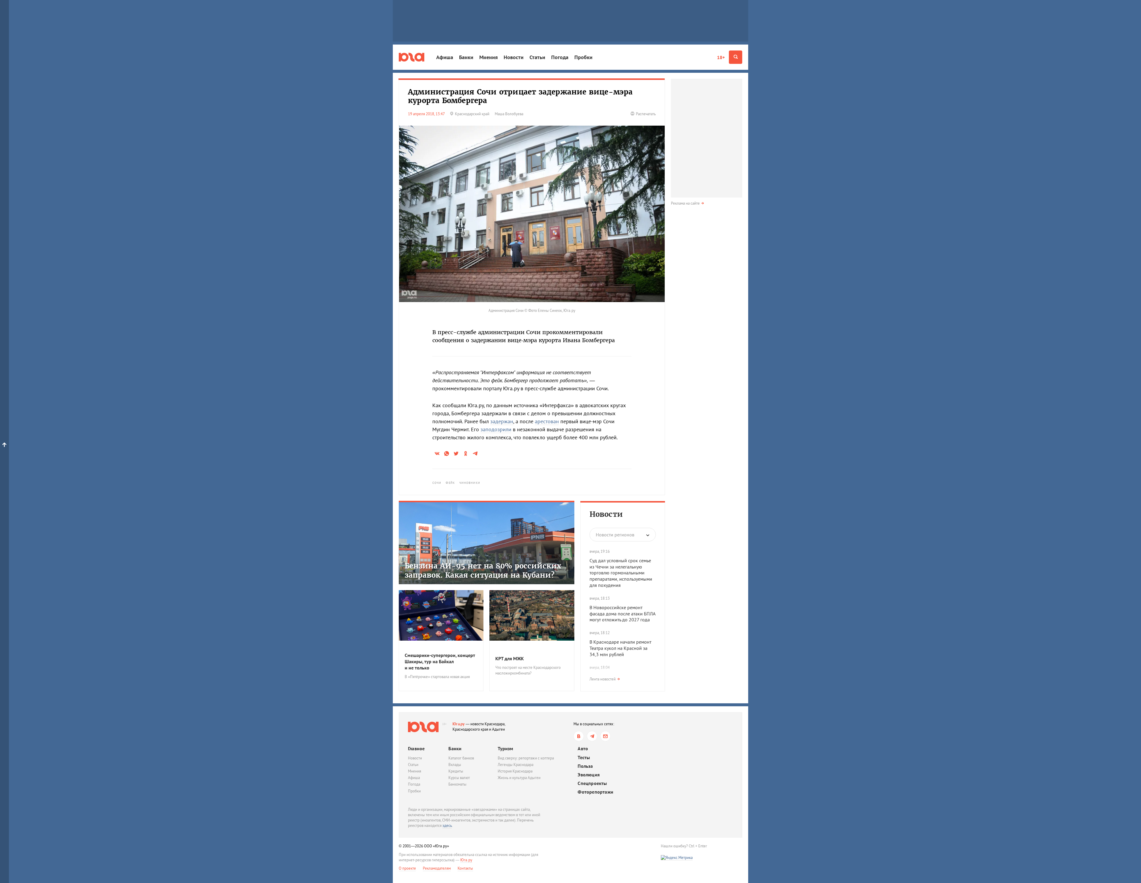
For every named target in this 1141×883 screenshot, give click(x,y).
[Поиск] (735, 57)
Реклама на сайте (685, 203)
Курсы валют (459, 777)
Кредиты (455, 771)
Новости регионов (615, 535)
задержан (501, 421)
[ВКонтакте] (578, 736)
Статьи (537, 57)
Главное (416, 748)
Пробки (583, 57)
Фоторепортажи (595, 792)
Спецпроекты (592, 783)
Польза (585, 766)
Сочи (436, 483)
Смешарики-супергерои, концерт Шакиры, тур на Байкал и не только (440, 661)
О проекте (407, 868)
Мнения (488, 57)
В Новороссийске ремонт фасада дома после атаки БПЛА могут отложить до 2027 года (622, 613)
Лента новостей (603, 679)
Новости (514, 57)
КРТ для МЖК (509, 658)
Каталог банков (461, 758)
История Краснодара (515, 771)
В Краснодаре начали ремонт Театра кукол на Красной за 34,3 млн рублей (620, 648)
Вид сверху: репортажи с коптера (526, 758)
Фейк (450, 483)
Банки (466, 57)
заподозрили (495, 429)
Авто (583, 748)
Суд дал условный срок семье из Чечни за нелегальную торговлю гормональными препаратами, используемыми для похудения (621, 572)
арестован (547, 421)
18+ (721, 57)
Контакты (465, 868)
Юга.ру (459, 723)
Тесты (584, 757)
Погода (559, 57)
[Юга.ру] (411, 57)
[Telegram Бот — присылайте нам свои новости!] (605, 736)
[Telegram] (592, 736)
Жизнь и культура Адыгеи (519, 777)
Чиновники (469, 483)
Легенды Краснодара (515, 764)
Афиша (444, 57)
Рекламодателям (437, 868)
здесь (447, 825)
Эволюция (589, 775)
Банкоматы (457, 784)
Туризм (505, 748)
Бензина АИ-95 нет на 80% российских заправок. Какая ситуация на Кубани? (483, 570)
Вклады (454, 764)
